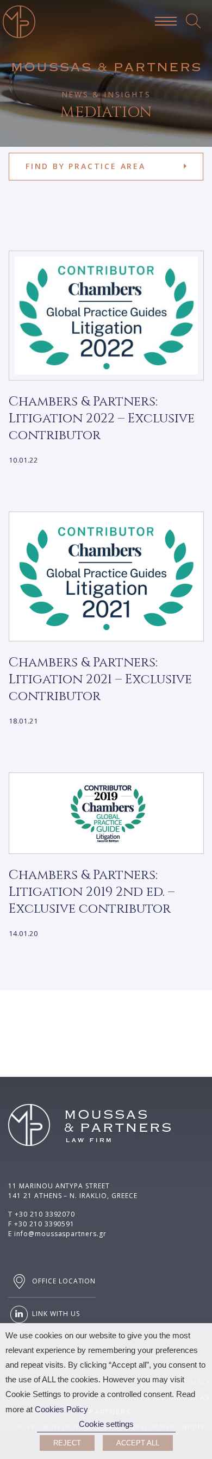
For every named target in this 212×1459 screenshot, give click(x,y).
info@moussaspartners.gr (60, 1233)
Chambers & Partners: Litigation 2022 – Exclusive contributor (102, 418)
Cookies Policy (61, 1409)
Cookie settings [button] (106, 1424)
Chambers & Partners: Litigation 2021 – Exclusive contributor (100, 679)
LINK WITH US (54, 1314)
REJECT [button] (67, 1443)
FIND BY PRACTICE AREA (86, 166)
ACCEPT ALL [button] (137, 1443)
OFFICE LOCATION (63, 1281)
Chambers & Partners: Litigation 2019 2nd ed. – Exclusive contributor (91, 892)
